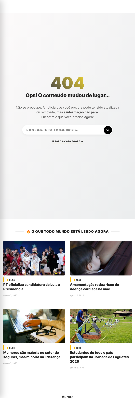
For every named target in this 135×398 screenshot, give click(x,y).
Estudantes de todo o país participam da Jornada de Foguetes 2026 (99, 356)
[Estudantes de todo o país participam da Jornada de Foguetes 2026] (101, 326)
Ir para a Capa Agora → (67, 141)
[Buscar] (108, 130)
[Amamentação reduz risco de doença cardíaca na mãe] (101, 258)
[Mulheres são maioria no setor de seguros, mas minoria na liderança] (34, 326)
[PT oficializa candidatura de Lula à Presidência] (34, 258)
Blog (12, 280)
